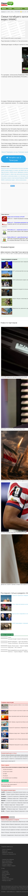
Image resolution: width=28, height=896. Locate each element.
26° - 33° (24, 11)
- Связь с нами (5, 872)
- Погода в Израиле (6, 864)
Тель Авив (17, 11)
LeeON (3, 792)
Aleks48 (3, 809)
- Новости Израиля (6, 849)
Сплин (9, 637)
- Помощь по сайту (6, 880)
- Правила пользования (7, 878)
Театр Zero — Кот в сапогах (15, 647)
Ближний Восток (18, 8)
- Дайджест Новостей (7, 852)
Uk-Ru (2, 811)
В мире (10, 8)
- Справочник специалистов (8, 854)
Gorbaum (3, 796)
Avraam (3, 794)
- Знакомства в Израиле (7, 859)
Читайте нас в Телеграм (14, 158)
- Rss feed (3, 875)
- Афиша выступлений (7, 862)
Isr (2, 804)
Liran (2, 802)
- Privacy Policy (5, 877)
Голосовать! (5, 780)
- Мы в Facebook (5, 874)
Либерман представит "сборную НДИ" (17, 798)
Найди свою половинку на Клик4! (15, 216)
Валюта (3, 11)
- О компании (4, 871)
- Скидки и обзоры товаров (8, 865)
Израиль (4, 8)
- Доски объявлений (6, 861)
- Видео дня (4, 851)
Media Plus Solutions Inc (22, 891)
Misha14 (3, 800)
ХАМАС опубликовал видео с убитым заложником (13, 180)
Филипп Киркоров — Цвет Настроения (18, 641)
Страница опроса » (6, 786)
